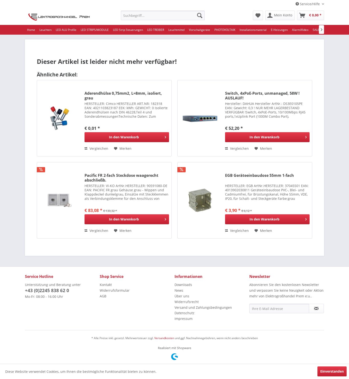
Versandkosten (164, 338)
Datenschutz (184, 313)
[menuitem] (163, 15)
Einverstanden (332, 371)
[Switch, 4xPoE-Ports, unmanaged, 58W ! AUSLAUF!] (200, 118)
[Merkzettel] (258, 15)
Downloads (183, 284)
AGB (103, 296)
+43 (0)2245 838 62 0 (47, 290)
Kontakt (106, 284)
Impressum (183, 318)
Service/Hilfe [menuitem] (310, 4)
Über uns (181, 296)
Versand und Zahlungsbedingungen (203, 307)
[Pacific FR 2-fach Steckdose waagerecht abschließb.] (59, 200)
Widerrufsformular (115, 290)
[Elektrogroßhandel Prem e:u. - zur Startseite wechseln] (59, 17)
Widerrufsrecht (186, 301)
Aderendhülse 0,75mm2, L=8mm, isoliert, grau (123, 95)
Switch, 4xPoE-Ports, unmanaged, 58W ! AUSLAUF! (262, 95)
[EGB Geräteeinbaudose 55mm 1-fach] (200, 200)
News (178, 290)
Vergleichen (98, 148)
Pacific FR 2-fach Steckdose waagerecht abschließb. (121, 177)
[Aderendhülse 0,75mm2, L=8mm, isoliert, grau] (59, 118)
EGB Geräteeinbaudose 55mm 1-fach (259, 175)
